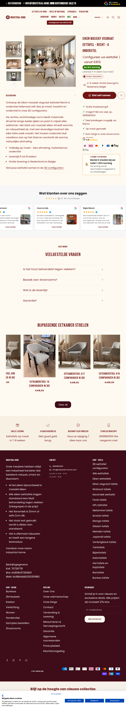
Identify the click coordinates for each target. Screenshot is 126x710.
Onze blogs (50, 602)
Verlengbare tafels (104, 542)
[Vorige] (14, 39)
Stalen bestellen (93, 76)
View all (63, 404)
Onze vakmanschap (55, 596)
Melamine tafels (103, 510)
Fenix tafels (100, 500)
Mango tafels (101, 521)
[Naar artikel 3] (14, 77)
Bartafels (98, 572)
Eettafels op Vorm (39, 11)
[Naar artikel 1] (14, 49)
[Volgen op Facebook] (7, 660)
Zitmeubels (71, 11)
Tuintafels (99, 547)
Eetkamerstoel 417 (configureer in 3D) (73, 376)
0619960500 (14, 3)
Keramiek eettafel (104, 494)
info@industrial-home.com (39, 3)
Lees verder (56, 227)
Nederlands (97, 17)
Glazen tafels (101, 526)
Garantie (48, 631)
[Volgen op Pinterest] (20, 660)
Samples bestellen (17, 623)
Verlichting (83, 11)
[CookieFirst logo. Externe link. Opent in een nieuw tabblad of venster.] (3, 696)
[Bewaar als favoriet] (121, 95)
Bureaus (11, 591)
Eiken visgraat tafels (105, 484)
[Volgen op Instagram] (13, 660)
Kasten (62, 17)
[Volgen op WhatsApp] (26, 660)
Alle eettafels (101, 473)
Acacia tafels (101, 515)
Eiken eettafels (102, 478)
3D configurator (53, 168)
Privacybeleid (56, 694)
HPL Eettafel (100, 505)
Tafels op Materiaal (57, 11)
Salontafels (100, 558)
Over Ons (49, 591)
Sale (69, 17)
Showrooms (13, 628)
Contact (48, 607)
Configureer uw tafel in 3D (60, 22)
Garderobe (44, 17)
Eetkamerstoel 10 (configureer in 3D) (38, 384)
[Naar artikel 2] (14, 64)
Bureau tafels (101, 577)
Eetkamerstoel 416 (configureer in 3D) (108, 376)
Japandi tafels (102, 536)
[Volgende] (14, 84)
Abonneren (94, 619)
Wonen (54, 17)
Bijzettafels (99, 552)
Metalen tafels (102, 531)
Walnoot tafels (102, 489)
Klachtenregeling (54, 651)
